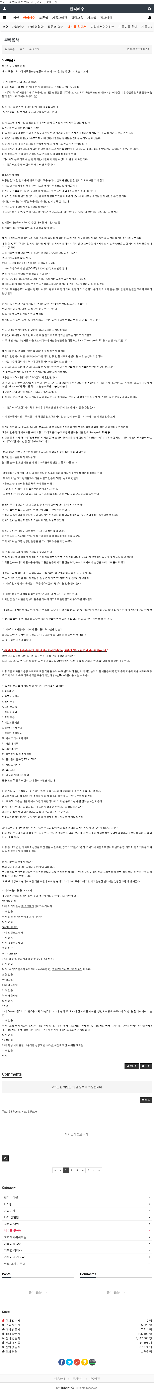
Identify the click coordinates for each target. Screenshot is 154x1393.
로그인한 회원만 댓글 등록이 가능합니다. (77, 1087)
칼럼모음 (77, 17)
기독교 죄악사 (13, 1250)
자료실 (91, 17)
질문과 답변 (56, 26)
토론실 (43, 17)
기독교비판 (59, 17)
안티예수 (29, 17)
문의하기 (78, 1378)
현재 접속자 (12, 1320)
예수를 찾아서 (77, 26)
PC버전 (95, 1378)
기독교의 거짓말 (14, 1257)
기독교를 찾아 (128, 26)
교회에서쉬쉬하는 (102, 26)
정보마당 (106, 17)
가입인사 (18, 26)
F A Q (4, 26)
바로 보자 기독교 (14, 1263)
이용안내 (60, 1378)
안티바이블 (11, 1197)
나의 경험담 (36, 26)
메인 (16, 17)
